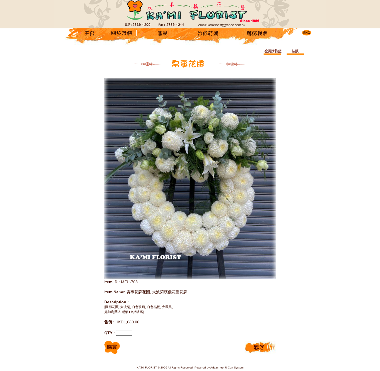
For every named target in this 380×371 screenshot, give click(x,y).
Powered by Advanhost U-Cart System (218, 367)
